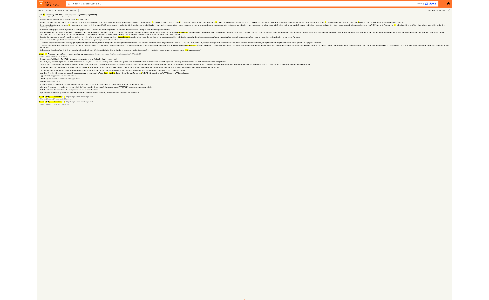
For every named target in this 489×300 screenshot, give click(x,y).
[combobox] (49, 10)
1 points (41, 17)
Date (60, 10)
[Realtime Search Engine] (430, 4)
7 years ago (58, 99)
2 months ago (56, 17)
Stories (48, 10)
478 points (42, 99)
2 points (41, 56)
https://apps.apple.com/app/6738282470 (62, 76)
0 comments (66, 17)
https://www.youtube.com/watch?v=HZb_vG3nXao (63, 79)
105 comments (68, 99)
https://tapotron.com (53, 81)
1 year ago (54, 56)
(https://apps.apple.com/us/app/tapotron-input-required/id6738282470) (115, 54)
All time (73, 10)
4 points (41, 104)
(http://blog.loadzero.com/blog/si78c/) (79, 97)
